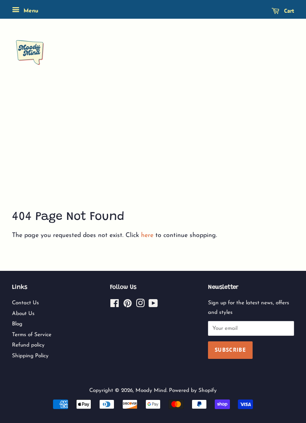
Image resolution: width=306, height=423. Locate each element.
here (147, 235)
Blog (17, 324)
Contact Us (25, 303)
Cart (288, 10)
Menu (30, 11)
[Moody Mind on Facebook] (114, 305)
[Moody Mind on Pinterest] (127, 305)
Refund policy (28, 345)
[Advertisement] (153, 148)
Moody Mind (151, 390)
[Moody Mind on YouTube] (153, 305)
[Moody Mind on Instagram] (140, 305)
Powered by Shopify (193, 390)
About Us (23, 313)
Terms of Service (31, 334)
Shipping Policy (30, 355)
